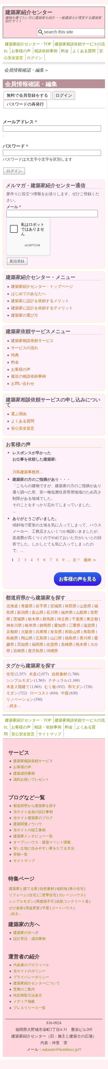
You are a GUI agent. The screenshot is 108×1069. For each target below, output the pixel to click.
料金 (65, 50)
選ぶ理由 (19, 413)
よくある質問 (84, 50)
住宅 (10, 673)
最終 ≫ (90, 559)
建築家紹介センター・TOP (28, 43)
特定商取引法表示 (27, 995)
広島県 (41, 638)
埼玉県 (63, 618)
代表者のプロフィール (31, 964)
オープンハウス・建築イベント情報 (42, 842)
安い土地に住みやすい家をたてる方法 (43, 848)
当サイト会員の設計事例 (33, 811)
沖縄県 (52, 650)
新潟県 (23, 612)
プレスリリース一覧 (29, 1007)
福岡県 (37, 644)
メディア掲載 (24, 1001)
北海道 (12, 605)
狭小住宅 (76, 888)
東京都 (92, 618)
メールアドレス (20, 121)
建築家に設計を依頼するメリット (40, 300)
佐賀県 (52, 644)
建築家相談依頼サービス (32, 340)
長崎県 (67, 644)
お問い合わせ (22, 383)
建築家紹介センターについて (36, 983)
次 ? (76, 559)
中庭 (65, 693)
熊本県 (81, 644)
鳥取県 (89, 631)
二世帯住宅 (47, 894)
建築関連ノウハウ (27, 823)
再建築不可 (45, 901)
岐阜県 (30, 625)
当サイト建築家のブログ (33, 817)
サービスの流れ (24, 347)
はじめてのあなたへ (28, 293)
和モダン (75, 686)
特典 (15, 354)
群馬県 (48, 618)
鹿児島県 (35, 650)
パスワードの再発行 (25, 104)
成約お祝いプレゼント (31, 779)
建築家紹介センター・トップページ (42, 286)
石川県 (52, 612)
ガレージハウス (71, 894)
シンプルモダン (19, 680)
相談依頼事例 (45, 50)
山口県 (56, 638)
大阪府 (27, 631)
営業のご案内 (24, 989)
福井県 (67, 612)
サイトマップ (49, 733)
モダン (12, 693)
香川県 (85, 638)
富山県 (37, 612)
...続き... (13, 705)
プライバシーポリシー (31, 976)
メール (13, 207)
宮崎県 (19, 650)
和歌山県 (72, 631)
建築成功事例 (24, 773)
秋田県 (71, 605)
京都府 (12, 631)
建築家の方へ (25, 932)
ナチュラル (58, 680)
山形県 (85, 605)
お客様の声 (21, 50)
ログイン (34, 57)
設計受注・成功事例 (29, 938)
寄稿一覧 (20, 854)
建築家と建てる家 (23, 888)
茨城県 (19, 618)
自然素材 (59, 673)
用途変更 (32, 907)
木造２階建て (18, 686)
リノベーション (19, 699)
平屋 (45, 907)
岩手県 (41, 605)
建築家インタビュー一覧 (33, 835)
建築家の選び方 (24, 315)
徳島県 (71, 638)
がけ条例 (16, 907)
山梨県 (81, 612)
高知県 (23, 644)
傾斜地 (61, 888)
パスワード (15, 146)
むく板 (50, 686)
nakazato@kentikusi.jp (61, 1049)
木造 (33, 673)
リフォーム (18, 894)
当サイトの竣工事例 (29, 829)
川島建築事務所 (25, 471)
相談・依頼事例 (47, 727)
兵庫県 (41, 631)
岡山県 (27, 638)
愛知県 (60, 625)
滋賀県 (89, 625)
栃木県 (33, 618)
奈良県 (56, 631)
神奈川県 (14, 625)
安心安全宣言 (22, 428)
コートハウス (62, 907)
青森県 (27, 605)
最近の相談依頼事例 (28, 376)
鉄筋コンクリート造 (72, 901)
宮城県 (56, 605)
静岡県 (45, 625)
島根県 (12, 638)
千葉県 (77, 618)
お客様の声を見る (77, 579)
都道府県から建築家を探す (34, 805)
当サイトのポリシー (29, 970)
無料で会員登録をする (27, 95)
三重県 (74, 625)
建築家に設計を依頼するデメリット (42, 307)
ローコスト (39, 693)
